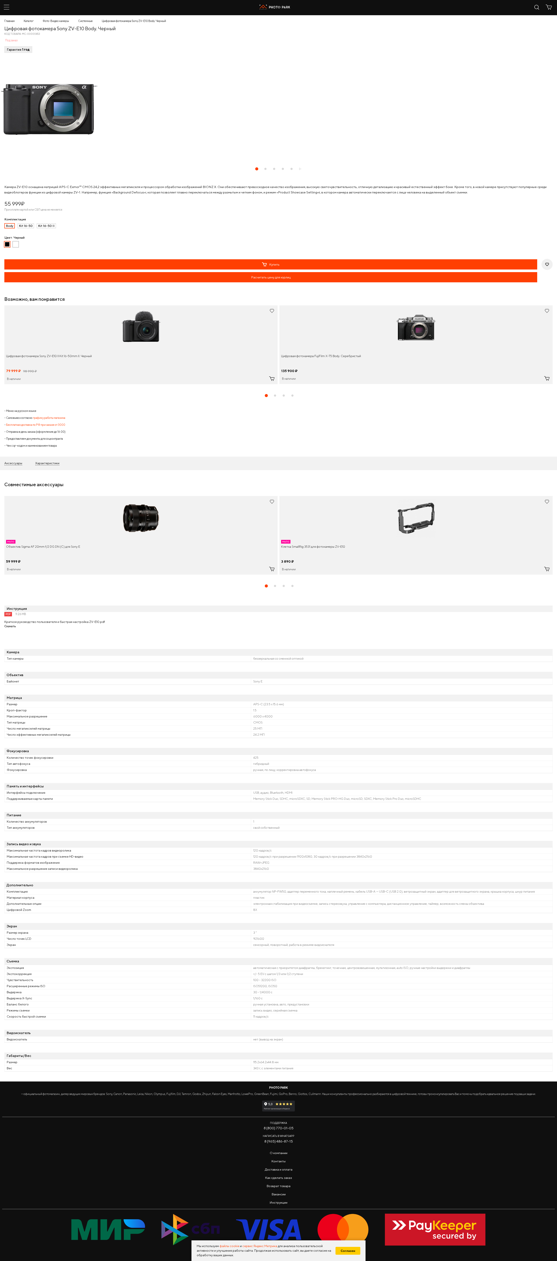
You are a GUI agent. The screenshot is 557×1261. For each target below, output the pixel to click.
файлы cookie (229, 1246)
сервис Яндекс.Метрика (259, 1246)
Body (9, 226)
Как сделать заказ (278, 1177)
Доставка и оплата (278, 1169)
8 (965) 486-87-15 (278, 1141)
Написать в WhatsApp (278, 1136)
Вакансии (279, 1194)
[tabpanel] (141, 344)
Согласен (348, 1251)
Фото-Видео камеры (56, 21)
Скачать (10, 626)
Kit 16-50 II (46, 226)
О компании (278, 1153)
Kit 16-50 (26, 226)
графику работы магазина (49, 417)
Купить (274, 264)
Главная (9, 21)
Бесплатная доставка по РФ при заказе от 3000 (35, 424)
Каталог (29, 21)
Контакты (278, 1161)
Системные (85, 21)
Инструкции (278, 1202)
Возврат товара (278, 1186)
